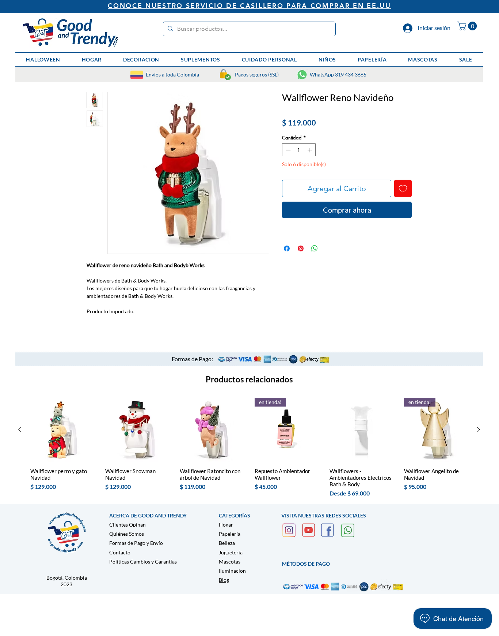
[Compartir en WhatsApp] (314, 248)
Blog (224, 580)
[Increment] (310, 150)
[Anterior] (19, 429)
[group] (249, 447)
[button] (468, 26)
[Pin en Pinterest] (300, 248)
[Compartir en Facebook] (286, 248)
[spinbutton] (299, 150)
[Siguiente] (478, 429)
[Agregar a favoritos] (403, 188)
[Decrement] (287, 150)
